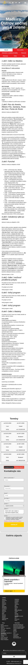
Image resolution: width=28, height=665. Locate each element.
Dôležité (14, 630)
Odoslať (14, 524)
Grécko (3, 601)
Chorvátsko (4, 600)
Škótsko (16, 602)
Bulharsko (4, 602)
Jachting (2, 636)
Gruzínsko (17, 601)
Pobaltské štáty (5, 618)
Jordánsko (17, 604)
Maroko (16, 606)
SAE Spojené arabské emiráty (19, 616)
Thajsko (16, 611)
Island (3, 605)
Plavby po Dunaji (4, 638)
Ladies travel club (4, 637)
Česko (3, 612)
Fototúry (2, 627)
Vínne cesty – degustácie (5, 628)
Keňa (16, 612)
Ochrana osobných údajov (18, 628)
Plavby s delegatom (4, 639)
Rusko (16, 620)
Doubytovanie (16, 636)
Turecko (16, 607)
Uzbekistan (17, 599)
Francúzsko (4, 608)
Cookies (15, 629)
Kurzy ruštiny (16, 634)
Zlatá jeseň (3, 631)
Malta (3, 613)
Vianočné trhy (3, 630)
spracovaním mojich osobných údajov (17, 650)
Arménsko (17, 600)
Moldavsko (4, 619)
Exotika (2, 624)
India (16, 605)
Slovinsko (4, 616)
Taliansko (4, 599)
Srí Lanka (16, 614)
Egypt (16, 608)
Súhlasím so (15, 650)
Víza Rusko (15, 635)
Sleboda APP (18, 663)
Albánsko (4, 610)
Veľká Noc (3, 629)
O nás (14, 633)
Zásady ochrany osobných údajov (12, 521)
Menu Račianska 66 (17, 637)
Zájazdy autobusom (4, 625)
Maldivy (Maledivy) (18, 610)
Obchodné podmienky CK (18, 624)
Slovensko (4, 611)
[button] (25, 2)
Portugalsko (4, 607)
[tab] (6, 49)
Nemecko (4, 614)
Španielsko (4, 606)
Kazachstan (17, 619)
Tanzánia (16, 613)
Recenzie (15, 631)
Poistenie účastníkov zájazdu (19, 627)
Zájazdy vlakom (4, 634)
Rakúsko (4, 617)
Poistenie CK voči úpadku (18, 625)
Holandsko (4, 604)
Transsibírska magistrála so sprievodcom (6, 633)
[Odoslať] (14, 656)
